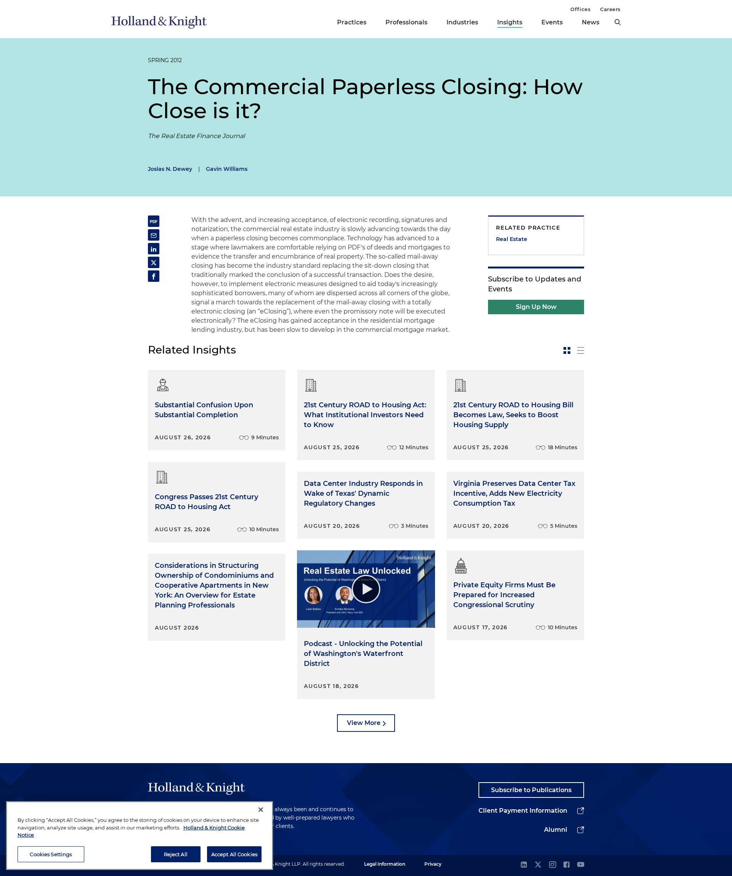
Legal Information (384, 864)
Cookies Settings (51, 854)
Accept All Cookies (234, 854)
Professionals (406, 22)
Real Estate (511, 239)
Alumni (555, 829)
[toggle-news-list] (580, 350)
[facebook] (566, 865)
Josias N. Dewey (170, 169)
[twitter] (538, 865)
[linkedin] (524, 865)
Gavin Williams (226, 169)
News (590, 22)
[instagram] (552, 865)
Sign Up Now (536, 306)
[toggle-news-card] (566, 350)
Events (552, 22)
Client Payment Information (522, 810)
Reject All (176, 854)
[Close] (260, 809)
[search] (618, 22)
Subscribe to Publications (531, 790)
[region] (139, 835)
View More (363, 723)
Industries (462, 22)
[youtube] (580, 865)
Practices (351, 22)
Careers (610, 9)
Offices (580, 9)
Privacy (432, 864)
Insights (509, 22)
